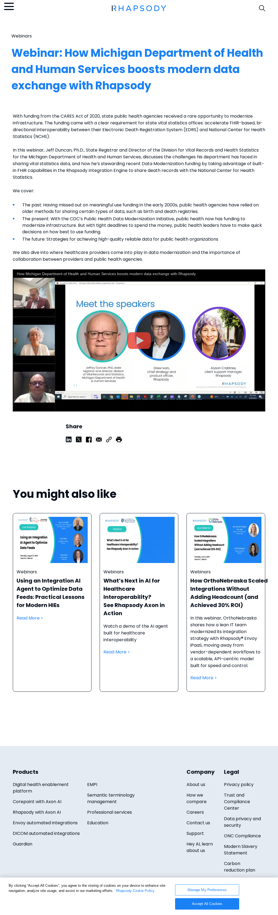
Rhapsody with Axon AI (37, 812)
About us (196, 784)
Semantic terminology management (111, 798)
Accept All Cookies (207, 904)
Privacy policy (239, 784)
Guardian (22, 844)
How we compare (197, 798)
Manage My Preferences (207, 890)
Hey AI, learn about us (200, 847)
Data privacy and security (242, 822)
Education (97, 823)
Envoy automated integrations (45, 823)
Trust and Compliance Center (237, 801)
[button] (119, 439)
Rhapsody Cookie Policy (135, 891)
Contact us (198, 823)
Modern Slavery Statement (240, 849)
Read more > (52, 608)
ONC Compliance (242, 836)
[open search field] (262, 8)
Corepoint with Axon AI (37, 801)
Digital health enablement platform (41, 787)
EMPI (92, 784)
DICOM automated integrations (46, 833)
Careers (195, 812)
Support (195, 833)
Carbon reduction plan (239, 866)
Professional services (109, 812)
